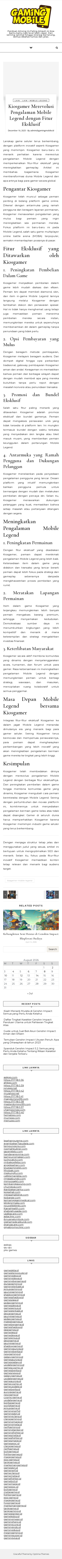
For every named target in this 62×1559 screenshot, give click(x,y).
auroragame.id (12, 1392)
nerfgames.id (11, 1448)
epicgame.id (11, 1497)
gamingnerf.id (12, 1411)
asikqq (7, 1244)
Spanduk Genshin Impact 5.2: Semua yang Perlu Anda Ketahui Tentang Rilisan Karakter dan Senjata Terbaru (29, 1051)
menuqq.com (12, 1120)
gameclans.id (11, 1473)
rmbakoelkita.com (15, 1162)
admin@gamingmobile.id (42, 130)
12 (21, 975)
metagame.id (12, 1492)
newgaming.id (12, 1354)
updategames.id (13, 1378)
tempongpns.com (15, 1146)
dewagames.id (12, 1313)
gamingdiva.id (12, 1530)
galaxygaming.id (13, 1356)
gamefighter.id (12, 1478)
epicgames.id (11, 1459)
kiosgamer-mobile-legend (19, 880)
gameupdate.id (13, 1386)
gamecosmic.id (13, 1383)
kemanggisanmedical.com (19, 1200)
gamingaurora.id (13, 1348)
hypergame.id (12, 1502)
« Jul (30, 993)
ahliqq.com (10, 1082)
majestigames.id (13, 1321)
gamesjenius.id (12, 1308)
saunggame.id (12, 1343)
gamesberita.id (12, 1370)
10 (5, 975)
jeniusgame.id (12, 1408)
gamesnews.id (12, 1373)
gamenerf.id (11, 1470)
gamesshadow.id (14, 1297)
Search (53, 949)
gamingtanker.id (13, 1429)
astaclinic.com (12, 1216)
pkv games (10, 1250)
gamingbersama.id (15, 1281)
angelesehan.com (14, 1165)
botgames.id (11, 1451)
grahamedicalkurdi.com (18, 1221)
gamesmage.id (12, 1440)
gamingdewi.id (12, 1275)
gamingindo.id (12, 1527)
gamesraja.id (11, 1300)
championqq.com (14, 1109)
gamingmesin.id (13, 1519)
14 (37, 975)
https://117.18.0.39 (14, 1085)
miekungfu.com (13, 1173)
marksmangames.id (15, 1465)
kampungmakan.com (17, 1156)
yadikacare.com (13, 1213)
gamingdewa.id (13, 1278)
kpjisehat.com (12, 1192)
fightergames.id (13, 1454)
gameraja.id (10, 1332)
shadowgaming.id (14, 1294)
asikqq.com (10, 1077)
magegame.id (12, 1500)
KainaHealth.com (14, 1208)
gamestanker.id (13, 1513)
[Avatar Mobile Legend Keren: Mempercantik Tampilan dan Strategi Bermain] (52, 895)
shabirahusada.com (15, 1211)
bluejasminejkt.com (15, 1167)
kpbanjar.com (12, 1197)
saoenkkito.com (13, 1151)
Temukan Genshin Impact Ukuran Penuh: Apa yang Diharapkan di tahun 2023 (31, 1041)
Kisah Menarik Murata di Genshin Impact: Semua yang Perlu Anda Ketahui (27, 1012)
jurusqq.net (10, 1088)
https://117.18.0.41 (13, 1096)
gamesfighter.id (13, 1438)
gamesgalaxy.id (13, 1362)
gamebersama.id (14, 1324)
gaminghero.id (12, 1521)
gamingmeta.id (13, 1424)
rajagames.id (11, 1329)
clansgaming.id (13, 1419)
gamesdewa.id (12, 1305)
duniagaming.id (13, 1283)
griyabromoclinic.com (17, 1227)
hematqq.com (12, 1115)
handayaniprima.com (16, 1154)
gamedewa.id (12, 1335)
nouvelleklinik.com (15, 1205)
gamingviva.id (12, 1538)
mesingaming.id (13, 1532)
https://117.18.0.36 (14, 1079)
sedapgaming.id (13, 1302)
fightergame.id (12, 1494)
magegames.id (12, 1456)
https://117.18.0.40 (14, 1112)
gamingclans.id (13, 1416)
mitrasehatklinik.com (16, 1194)
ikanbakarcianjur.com (17, 1189)
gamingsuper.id (13, 1535)
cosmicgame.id (13, 1397)
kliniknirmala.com (14, 1202)
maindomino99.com (16, 1098)
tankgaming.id (12, 1511)
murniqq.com (12, 1117)
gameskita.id (11, 1270)
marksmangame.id (15, 1505)
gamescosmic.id (13, 1367)
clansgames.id (12, 1446)
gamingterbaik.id (14, 1286)
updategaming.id (14, 1364)
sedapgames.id (13, 1318)
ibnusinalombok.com (16, 1219)
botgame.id (10, 1489)
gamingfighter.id (13, 1432)
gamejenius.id (12, 1337)
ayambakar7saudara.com (19, 1143)
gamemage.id (12, 1483)
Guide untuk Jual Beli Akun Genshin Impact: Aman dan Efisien (29, 1032)
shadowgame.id (13, 1346)
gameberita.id (12, 1389)
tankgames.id (12, 1462)
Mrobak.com (11, 1170)
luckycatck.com (13, 1159)
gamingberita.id (13, 1351)
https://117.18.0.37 (14, 1107)
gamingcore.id (12, 1524)
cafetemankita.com (15, 1175)
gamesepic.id (11, 1443)
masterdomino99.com (17, 1104)
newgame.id (11, 1394)
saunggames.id (13, 1316)
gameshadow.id (13, 1327)
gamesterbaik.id (13, 1310)
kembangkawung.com (17, 1183)
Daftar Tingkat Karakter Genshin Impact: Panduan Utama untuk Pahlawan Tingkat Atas (28, 1022)
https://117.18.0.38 (14, 1101)
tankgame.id (11, 1508)
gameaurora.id (12, 1381)
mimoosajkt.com (14, 1181)
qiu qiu (8, 1247)
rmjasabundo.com (15, 1178)
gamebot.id (10, 1481)
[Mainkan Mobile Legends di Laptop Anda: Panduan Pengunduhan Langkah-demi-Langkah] (10, 895)
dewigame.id (11, 1340)
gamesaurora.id (13, 1359)
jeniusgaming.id (13, 1289)
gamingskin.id (12, 1413)
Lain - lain (21, 101)
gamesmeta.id (12, 1435)
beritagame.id (12, 1402)
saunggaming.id (13, 1292)
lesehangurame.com (16, 1140)
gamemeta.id (12, 1475)
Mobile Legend (38, 101)
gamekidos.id (11, 1516)
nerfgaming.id (12, 1427)
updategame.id (13, 1400)
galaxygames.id (13, 1375)
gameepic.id (11, 1486)
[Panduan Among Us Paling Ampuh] (31, 17)
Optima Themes (41, 1554)
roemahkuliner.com (15, 1148)
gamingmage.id (13, 1421)
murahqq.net (11, 1093)
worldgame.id (12, 1405)
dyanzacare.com (14, 1224)
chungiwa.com (12, 1186)
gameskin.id (11, 1467)
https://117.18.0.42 (14, 1090)
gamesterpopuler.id (15, 1273)
